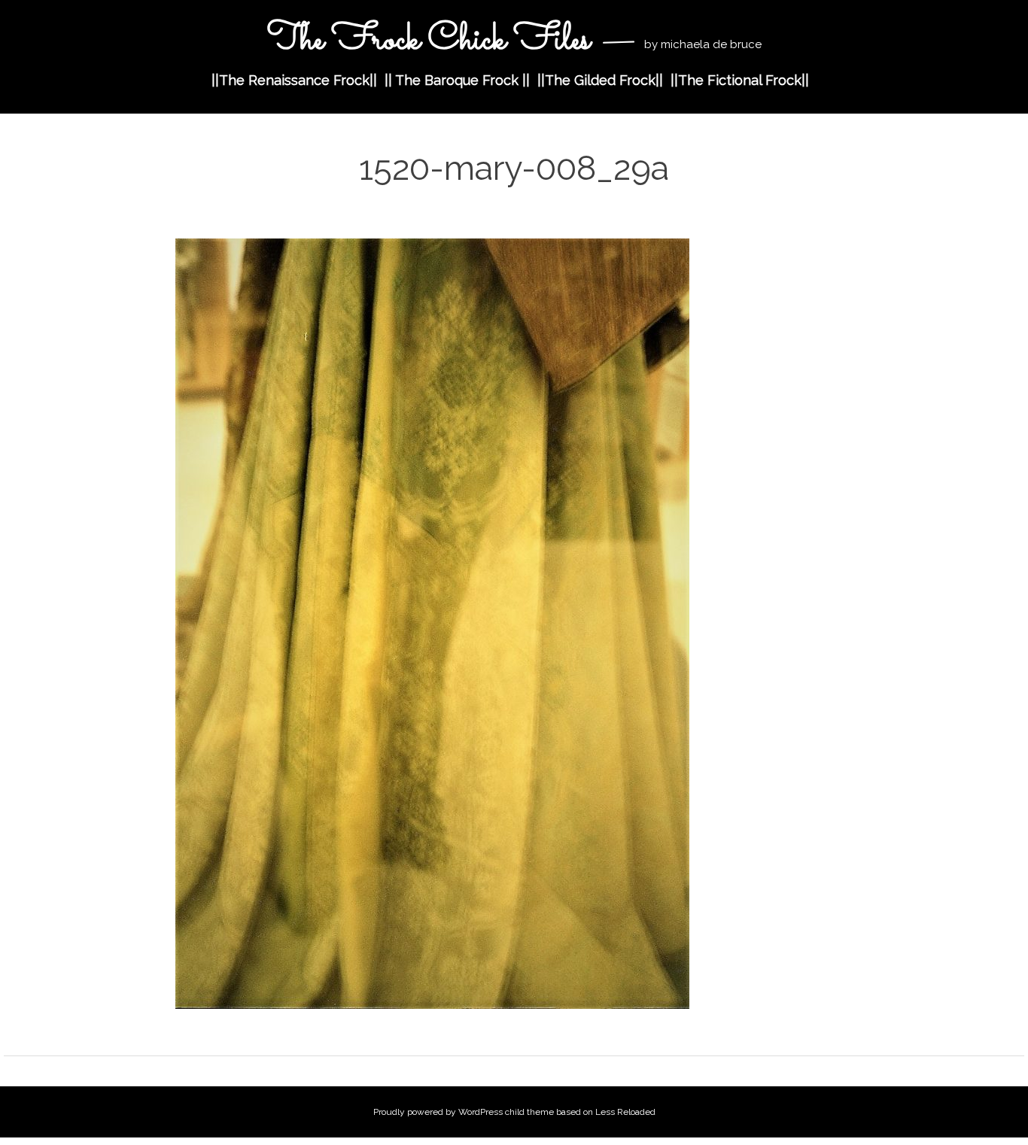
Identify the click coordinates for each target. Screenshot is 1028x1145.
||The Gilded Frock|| (600, 80)
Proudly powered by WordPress (438, 1112)
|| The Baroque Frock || (457, 80)
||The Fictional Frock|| (740, 80)
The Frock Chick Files (432, 40)
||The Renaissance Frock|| (294, 80)
